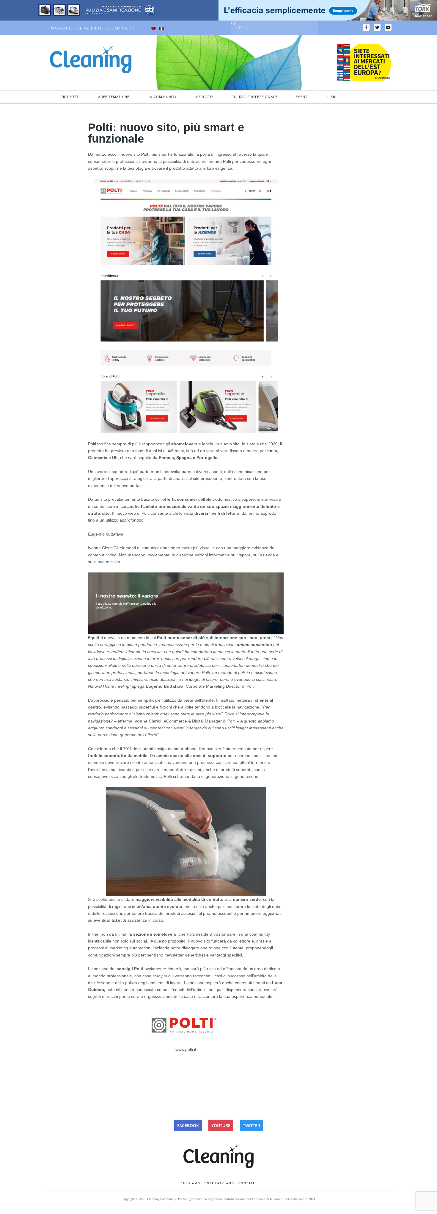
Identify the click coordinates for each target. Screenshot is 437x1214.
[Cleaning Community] (91, 58)
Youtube (220, 1125)
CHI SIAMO (190, 1183)
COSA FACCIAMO (220, 1183)
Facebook (188, 1125)
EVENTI (302, 97)
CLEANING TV (120, 28)
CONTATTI (247, 1183)
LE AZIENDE (89, 28)
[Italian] (161, 28)
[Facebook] (366, 27)
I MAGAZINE (60, 28)
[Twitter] (377, 27)
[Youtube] (388, 27)
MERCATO (204, 97)
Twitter (251, 1125)
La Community (162, 97)
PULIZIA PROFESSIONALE (254, 97)
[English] (153, 28)
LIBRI (332, 97)
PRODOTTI (70, 97)
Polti (145, 154)
